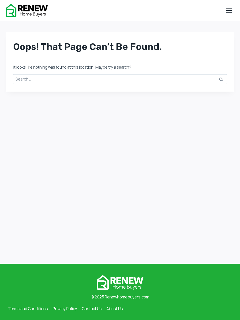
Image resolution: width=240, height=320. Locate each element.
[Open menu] (228, 10)
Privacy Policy (65, 308)
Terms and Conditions (28, 308)
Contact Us (92, 308)
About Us (114, 308)
